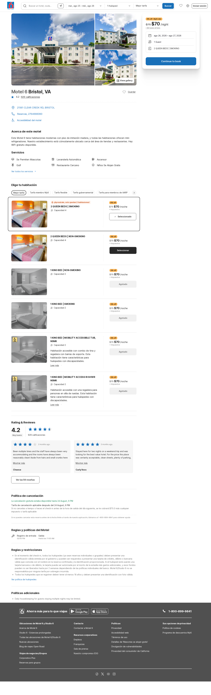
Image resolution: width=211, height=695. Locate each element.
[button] (74, 108)
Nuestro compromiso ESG (86, 653)
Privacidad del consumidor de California (130, 651)
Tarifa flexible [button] (60, 192)
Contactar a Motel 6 (83, 628)
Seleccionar (123, 250)
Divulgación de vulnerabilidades (126, 646)
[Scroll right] (134, 192)
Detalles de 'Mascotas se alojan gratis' (129, 642)
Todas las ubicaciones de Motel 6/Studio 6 (39, 637)
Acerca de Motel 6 (28, 628)
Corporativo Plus (27, 658)
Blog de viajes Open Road (31, 646)
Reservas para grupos (29, 662)
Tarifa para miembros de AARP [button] (113, 192)
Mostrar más (19, 463)
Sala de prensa (81, 649)
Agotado (123, 284)
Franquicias (79, 644)
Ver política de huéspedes (23, 579)
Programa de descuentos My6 (177, 632)
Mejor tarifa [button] (18, 192)
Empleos (78, 639)
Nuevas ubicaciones (29, 642)
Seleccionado (124, 216)
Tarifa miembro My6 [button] (39, 192)
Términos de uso (119, 637)
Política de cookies (172, 628)
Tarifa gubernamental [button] (83, 192)
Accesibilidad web (120, 632)
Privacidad (116, 628)
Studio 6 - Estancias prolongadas (35, 632)
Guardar (132, 92)
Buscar (168, 6)
